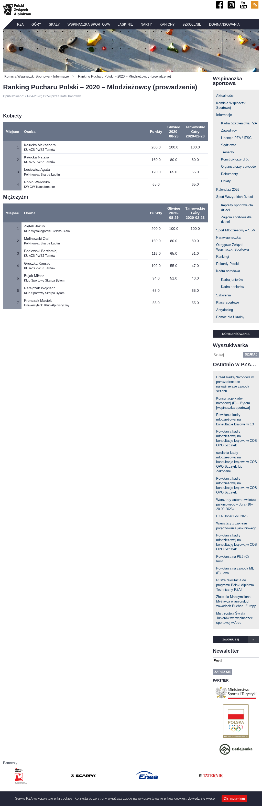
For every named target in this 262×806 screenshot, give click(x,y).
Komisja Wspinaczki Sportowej (231, 105)
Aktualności (225, 96)
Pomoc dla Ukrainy (230, 317)
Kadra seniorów (232, 287)
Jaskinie (125, 24)
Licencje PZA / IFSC (236, 138)
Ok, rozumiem (234, 799)
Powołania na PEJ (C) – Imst (234, 559)
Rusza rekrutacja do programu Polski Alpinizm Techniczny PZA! (235, 584)
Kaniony (167, 24)
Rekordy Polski (227, 264)
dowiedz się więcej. (202, 798)
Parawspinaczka (228, 237)
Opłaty (226, 181)
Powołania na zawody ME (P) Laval (235, 570)
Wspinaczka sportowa (89, 24)
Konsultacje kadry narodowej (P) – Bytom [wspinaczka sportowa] (233, 403)
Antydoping (224, 310)
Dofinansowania (224, 24)
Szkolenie (191, 24)
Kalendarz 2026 (227, 189)
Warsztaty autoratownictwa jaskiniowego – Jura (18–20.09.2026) (236, 504)
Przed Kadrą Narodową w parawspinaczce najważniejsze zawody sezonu (235, 384)
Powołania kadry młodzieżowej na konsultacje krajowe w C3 (235, 419)
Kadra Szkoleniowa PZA (239, 123)
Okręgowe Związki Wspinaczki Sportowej (232, 247)
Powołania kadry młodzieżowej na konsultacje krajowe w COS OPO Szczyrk (236, 438)
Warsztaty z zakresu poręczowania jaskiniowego (236, 525)
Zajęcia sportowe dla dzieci (236, 219)
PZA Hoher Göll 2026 (231, 516)
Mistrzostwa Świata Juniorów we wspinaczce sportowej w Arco (234, 618)
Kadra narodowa (228, 271)
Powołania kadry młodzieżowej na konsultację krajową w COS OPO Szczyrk (236, 542)
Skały (54, 24)
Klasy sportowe (227, 302)
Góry (36, 24)
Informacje (224, 115)
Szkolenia (223, 295)
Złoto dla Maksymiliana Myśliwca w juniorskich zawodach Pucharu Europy (236, 601)
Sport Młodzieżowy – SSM (236, 230)
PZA (20, 24)
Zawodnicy (229, 130)
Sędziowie (228, 145)
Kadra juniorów (232, 280)
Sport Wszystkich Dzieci (234, 197)
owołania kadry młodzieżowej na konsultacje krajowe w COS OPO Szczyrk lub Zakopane (236, 462)
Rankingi (222, 257)
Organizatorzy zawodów (238, 166)
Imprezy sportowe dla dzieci (237, 207)
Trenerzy (227, 152)
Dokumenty (229, 174)
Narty (146, 24)
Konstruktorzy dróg (235, 159)
